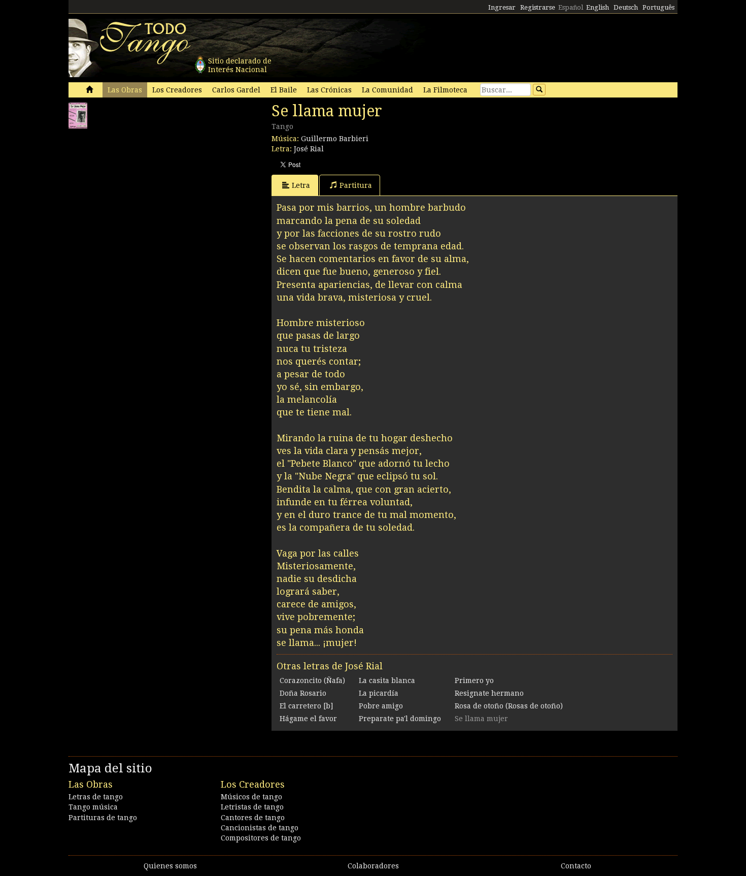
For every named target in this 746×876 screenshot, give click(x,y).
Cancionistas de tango (259, 828)
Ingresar (502, 7)
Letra (301, 185)
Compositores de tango (261, 838)
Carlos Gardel (236, 90)
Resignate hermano (489, 693)
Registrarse (537, 7)
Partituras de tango (103, 818)
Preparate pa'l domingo (400, 719)
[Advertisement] (145, 197)
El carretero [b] (306, 706)
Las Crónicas (329, 90)
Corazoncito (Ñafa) (312, 680)
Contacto (576, 866)
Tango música (93, 807)
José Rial (309, 149)
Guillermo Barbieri (334, 139)
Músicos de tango (251, 797)
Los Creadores (177, 90)
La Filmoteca (445, 90)
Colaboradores (373, 866)
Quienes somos (170, 866)
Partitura (356, 185)
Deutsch (626, 7)
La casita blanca (387, 680)
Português (658, 7)
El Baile (283, 90)
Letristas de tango (252, 807)
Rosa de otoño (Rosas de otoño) (509, 706)
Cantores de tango (253, 818)
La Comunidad (387, 90)
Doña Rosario (303, 693)
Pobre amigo (381, 706)
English (597, 7)
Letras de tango (96, 797)
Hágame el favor (308, 719)
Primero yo (474, 680)
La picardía (378, 693)
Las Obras (125, 90)
